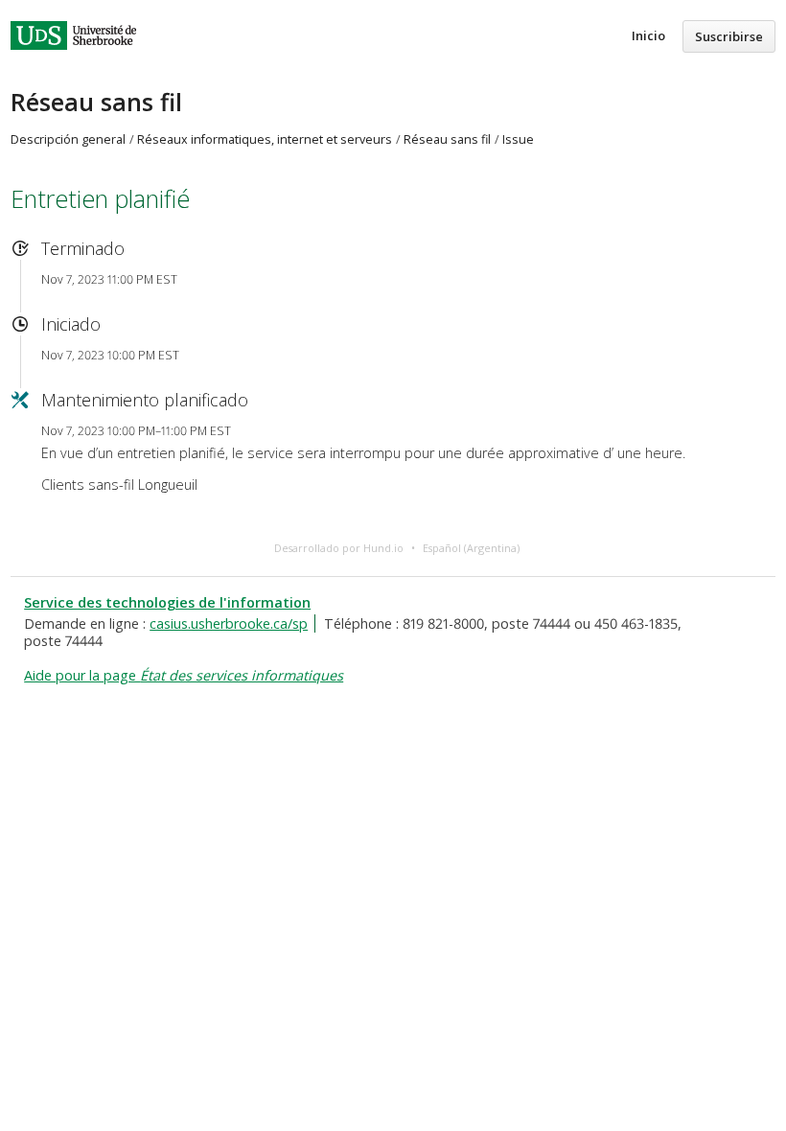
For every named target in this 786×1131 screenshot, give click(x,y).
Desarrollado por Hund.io (339, 548)
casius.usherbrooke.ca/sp (229, 623)
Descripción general (68, 139)
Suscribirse (729, 36)
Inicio (648, 35)
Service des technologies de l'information (167, 602)
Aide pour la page (183, 675)
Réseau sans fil (96, 101)
